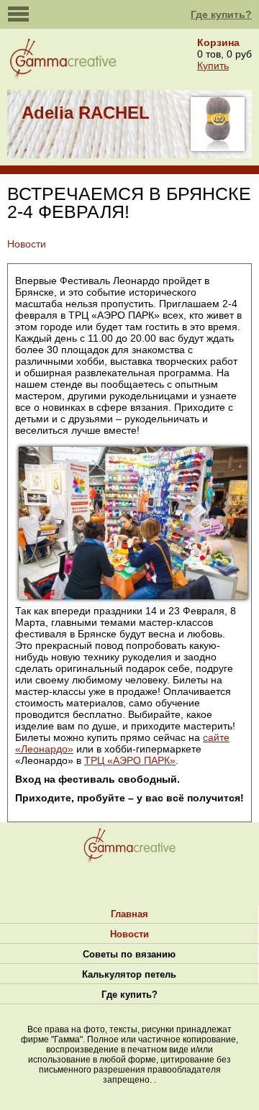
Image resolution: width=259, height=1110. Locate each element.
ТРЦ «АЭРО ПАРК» (130, 760)
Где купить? (221, 14)
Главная (129, 914)
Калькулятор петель (129, 974)
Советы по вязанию (129, 954)
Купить (213, 65)
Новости (129, 934)
